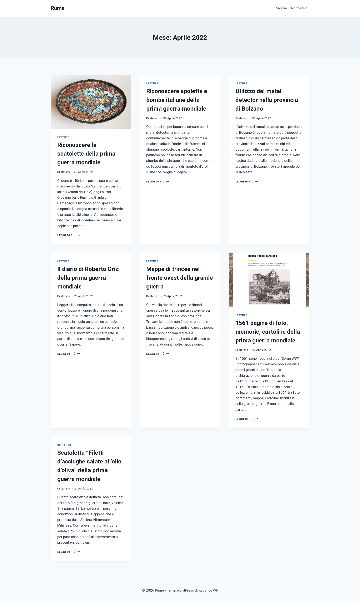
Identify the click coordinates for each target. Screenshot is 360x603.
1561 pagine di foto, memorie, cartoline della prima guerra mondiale (267, 332)
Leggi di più (68, 235)
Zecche (281, 8)
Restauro (64, 445)
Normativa (299, 8)
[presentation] (91, 102)
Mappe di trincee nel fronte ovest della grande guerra (179, 278)
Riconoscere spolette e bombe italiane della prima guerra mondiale (176, 100)
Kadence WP (208, 590)
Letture (63, 137)
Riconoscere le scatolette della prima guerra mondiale (86, 153)
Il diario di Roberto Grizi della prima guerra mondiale (88, 278)
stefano (65, 172)
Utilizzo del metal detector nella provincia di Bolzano (266, 100)
